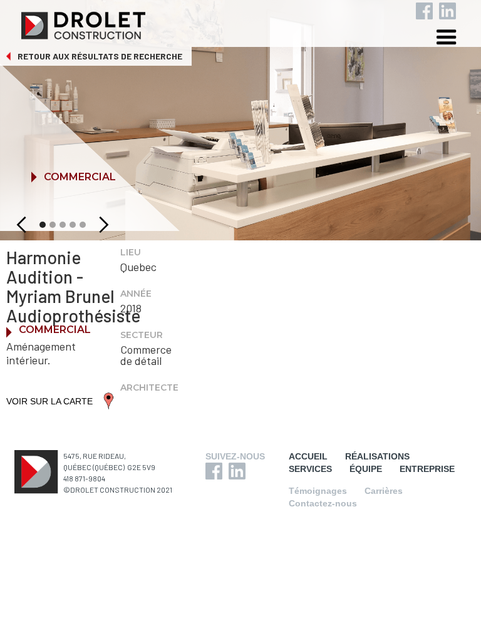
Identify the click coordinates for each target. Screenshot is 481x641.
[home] (250, 22)
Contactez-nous (323, 503)
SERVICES (310, 469)
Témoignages (318, 491)
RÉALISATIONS (377, 456)
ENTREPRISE (427, 469)
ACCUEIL (308, 456)
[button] (456, 39)
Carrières (384, 491)
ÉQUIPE (365, 469)
